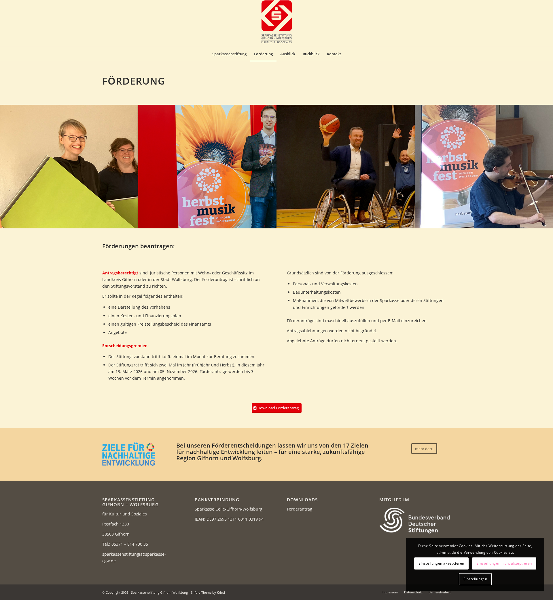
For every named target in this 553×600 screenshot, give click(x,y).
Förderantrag (299, 509)
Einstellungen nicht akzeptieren (504, 563)
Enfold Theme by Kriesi (208, 592)
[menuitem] (229, 54)
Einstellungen (475, 578)
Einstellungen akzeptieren (441, 563)
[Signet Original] (276, 23)
